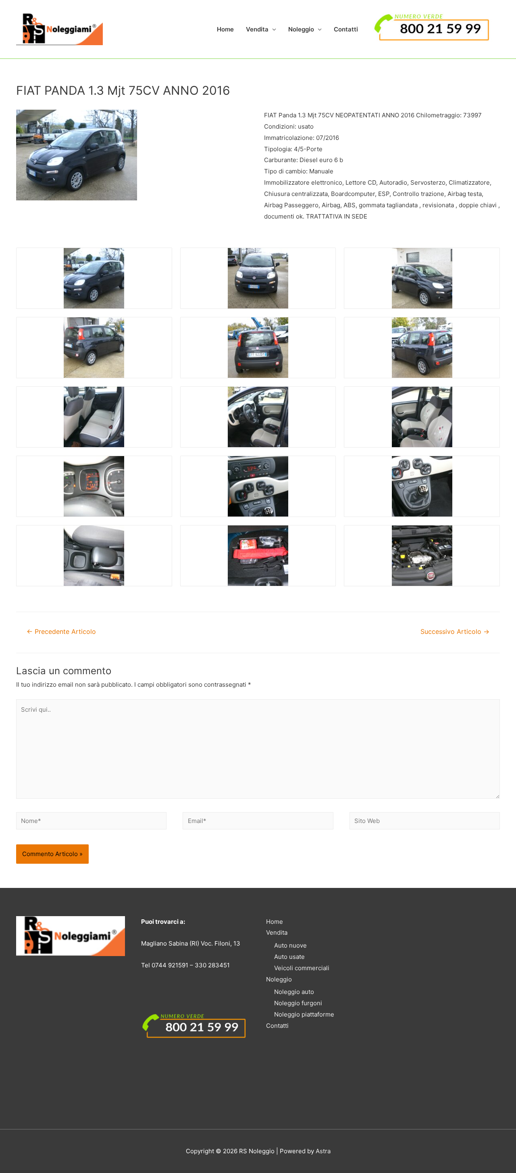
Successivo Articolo (454, 631)
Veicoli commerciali (301, 968)
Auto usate (289, 956)
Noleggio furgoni (298, 1003)
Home (225, 29)
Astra (323, 1151)
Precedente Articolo (61, 631)
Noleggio (301, 29)
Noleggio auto (294, 992)
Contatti (346, 29)
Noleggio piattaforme (304, 1014)
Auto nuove (290, 945)
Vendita (257, 29)
